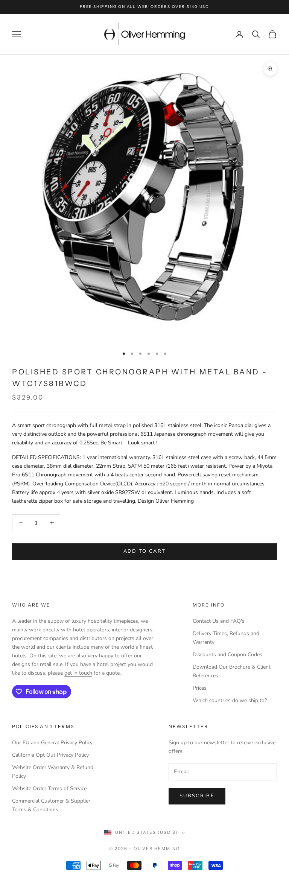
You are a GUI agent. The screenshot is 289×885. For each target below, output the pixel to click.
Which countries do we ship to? (230, 700)
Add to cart (144, 551)
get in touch (78, 673)
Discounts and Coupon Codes (227, 654)
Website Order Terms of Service (49, 788)
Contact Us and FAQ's (219, 621)
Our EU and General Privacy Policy (52, 742)
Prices (200, 688)
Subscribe (196, 795)
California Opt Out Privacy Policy (50, 755)
